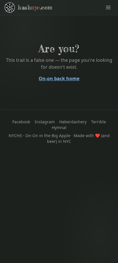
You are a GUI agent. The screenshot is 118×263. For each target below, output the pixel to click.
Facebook (21, 121)
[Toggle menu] (108, 7)
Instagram (45, 121)
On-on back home (59, 78)
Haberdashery (72, 121)
